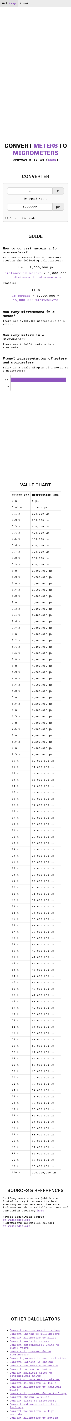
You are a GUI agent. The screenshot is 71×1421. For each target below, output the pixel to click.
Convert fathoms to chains (31, 1362)
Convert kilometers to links (33, 1383)
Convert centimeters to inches (35, 1330)
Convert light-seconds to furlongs (38, 1393)
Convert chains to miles (29, 1397)
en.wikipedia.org (16, 1220)
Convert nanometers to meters (34, 1365)
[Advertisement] (35, 433)
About (24, 3)
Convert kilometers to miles (33, 1337)
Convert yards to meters (29, 1341)
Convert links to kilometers (33, 1400)
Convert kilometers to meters (34, 1417)
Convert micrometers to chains (35, 1379)
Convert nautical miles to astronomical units (31, 1374)
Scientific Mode (23, 218)
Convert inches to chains (30, 1369)
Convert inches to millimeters (35, 1334)
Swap (52, 160)
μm (58, 207)
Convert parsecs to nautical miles (38, 1358)
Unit (9, 3)
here (40, 1210)
